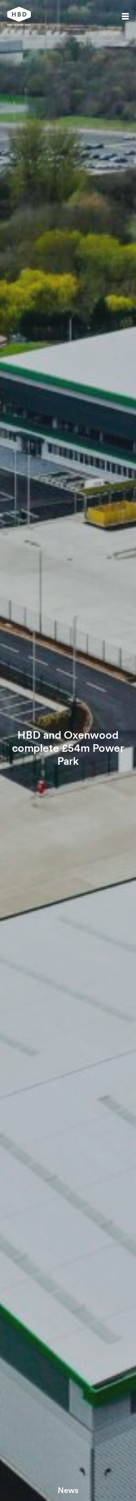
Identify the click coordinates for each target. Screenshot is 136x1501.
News (68, 1490)
